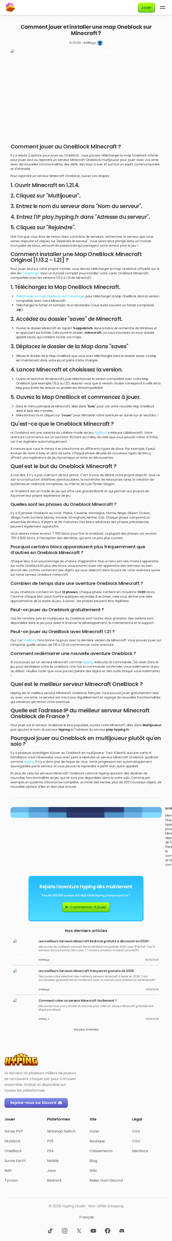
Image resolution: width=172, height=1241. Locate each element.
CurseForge (30, 273)
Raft (8, 1170)
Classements (101, 1150)
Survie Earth (15, 1160)
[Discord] (122, 1231)
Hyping (88, 662)
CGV (136, 1131)
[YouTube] (93, 1231)
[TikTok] (50, 1231)
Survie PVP (13, 1131)
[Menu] (163, 8)
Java (51, 1170)
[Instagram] (64, 1231)
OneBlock (29, 640)
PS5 (50, 1141)
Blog (93, 1160)
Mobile (53, 1160)
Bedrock (54, 1180)
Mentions (140, 1150)
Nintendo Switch (61, 1131)
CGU (136, 1141)
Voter (95, 1131)
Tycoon (11, 1180)
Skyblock (101, 432)
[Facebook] (107, 1231)
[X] (79, 1231)
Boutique (97, 1141)
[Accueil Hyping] (10, 7)
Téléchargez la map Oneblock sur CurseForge (50, 296)
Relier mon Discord (106, 1180)
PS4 (50, 1150)
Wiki (93, 1170)
